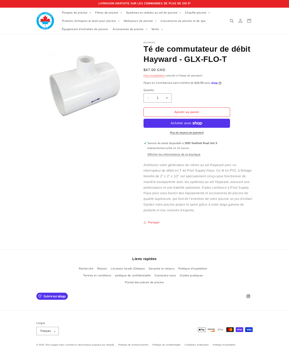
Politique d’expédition (224, 345)
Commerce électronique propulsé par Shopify (89, 345)
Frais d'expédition (154, 75)
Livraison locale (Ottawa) (128, 268)
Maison (102, 268)
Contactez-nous (165, 275)
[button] (76, 12)
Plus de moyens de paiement (187, 132)
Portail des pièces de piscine (144, 282)
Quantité (149, 90)
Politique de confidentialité (167, 345)
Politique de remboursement (133, 345)
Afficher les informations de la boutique (174, 154)
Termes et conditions (97, 275)
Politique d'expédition (192, 268)
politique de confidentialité (133, 275)
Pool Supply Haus (55, 345)
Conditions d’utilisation (197, 345)
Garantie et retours (161, 268)
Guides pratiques (191, 275)
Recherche (86, 268)
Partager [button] (154, 222)
